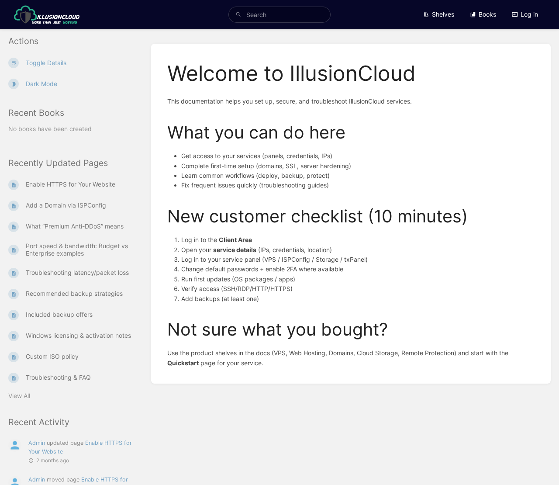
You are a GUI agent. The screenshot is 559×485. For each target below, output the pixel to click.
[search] (279, 15)
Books (487, 14)
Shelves (443, 14)
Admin (36, 443)
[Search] (238, 14)
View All (19, 395)
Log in (529, 14)
